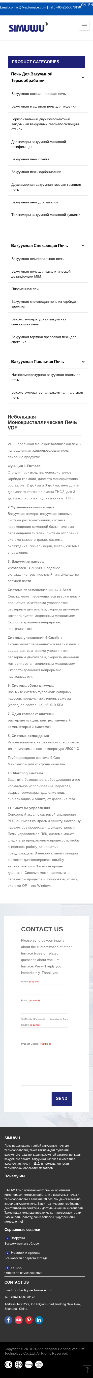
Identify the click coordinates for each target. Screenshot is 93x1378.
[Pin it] (29, 1319)
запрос (16, 1267)
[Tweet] (19, 1319)
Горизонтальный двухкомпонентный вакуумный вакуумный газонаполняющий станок (45, 124)
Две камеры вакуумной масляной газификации (38, 144)
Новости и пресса (25, 1253)
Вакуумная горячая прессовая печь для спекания (43, 339)
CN (83, 5)
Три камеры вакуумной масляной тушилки (45, 215)
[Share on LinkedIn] (39, 1319)
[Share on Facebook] (8, 1319)
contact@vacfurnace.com (27, 7)
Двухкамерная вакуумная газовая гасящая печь (46, 186)
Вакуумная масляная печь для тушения (43, 106)
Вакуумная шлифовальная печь (37, 259)
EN (90, 5)
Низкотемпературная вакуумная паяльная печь (46, 377)
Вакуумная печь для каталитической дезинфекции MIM (41, 273)
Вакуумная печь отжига (30, 159)
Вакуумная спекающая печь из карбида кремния (43, 304)
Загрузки (18, 1238)
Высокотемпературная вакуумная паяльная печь (47, 394)
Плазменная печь (25, 289)
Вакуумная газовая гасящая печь (38, 94)
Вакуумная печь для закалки (34, 202)
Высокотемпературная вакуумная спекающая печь (38, 321)
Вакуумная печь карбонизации (36, 172)
